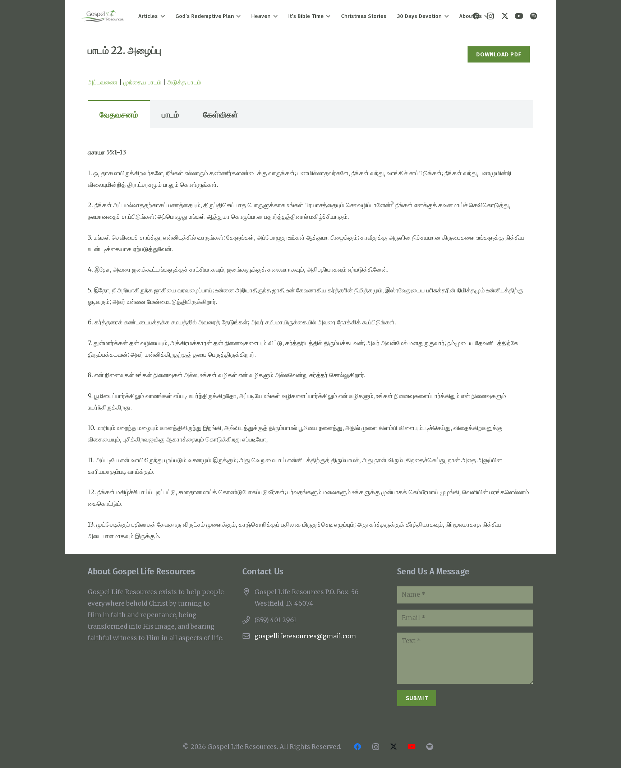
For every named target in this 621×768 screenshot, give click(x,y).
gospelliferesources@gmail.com (305, 636)
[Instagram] (376, 747)
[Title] (533, 16)
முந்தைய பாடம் (142, 82)
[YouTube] (519, 16)
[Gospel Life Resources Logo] (102, 16)
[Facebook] (358, 747)
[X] (505, 16)
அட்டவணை (103, 82)
